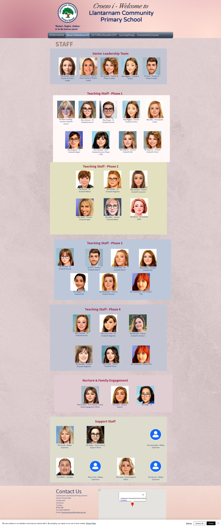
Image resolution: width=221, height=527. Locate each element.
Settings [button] (189, 523)
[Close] (218, 523)
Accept (211, 523)
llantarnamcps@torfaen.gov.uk (73, 512)
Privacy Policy (91, 523)
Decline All (199, 523)
